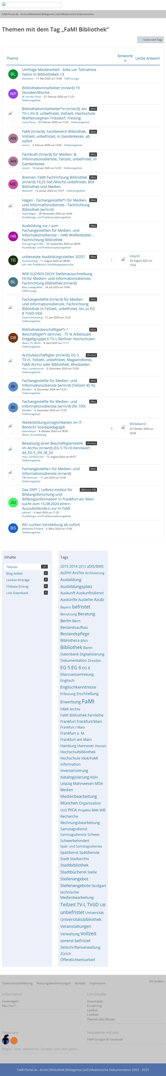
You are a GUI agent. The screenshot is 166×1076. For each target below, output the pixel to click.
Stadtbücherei (73, 872)
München (69, 803)
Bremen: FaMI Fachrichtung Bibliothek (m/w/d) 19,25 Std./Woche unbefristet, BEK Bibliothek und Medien (58, 182)
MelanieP (27, 190)
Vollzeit (88, 933)
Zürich (65, 953)
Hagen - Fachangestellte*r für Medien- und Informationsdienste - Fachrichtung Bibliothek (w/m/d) (56, 205)
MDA (99, 783)
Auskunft (67, 592)
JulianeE (26, 512)
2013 (82, 566)
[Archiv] (91, 355)
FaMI (88, 701)
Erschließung (88, 693)
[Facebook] (5, 1040)
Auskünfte (68, 599)
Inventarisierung (74, 770)
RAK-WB (98, 810)
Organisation (90, 803)
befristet (81, 606)
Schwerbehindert (74, 840)
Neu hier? (8, 1006)
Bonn (87, 647)
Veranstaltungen (75, 926)
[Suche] (130, 5)
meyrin (135, 256)
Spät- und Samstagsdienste (81, 846)
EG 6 (76, 667)
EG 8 (86, 667)
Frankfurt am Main (76, 739)
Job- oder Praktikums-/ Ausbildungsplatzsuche (47, 264)
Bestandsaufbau (74, 627)
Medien (66, 789)
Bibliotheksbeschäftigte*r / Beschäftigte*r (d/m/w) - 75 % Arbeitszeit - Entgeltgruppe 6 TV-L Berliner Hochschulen (58, 334)
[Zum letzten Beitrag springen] (124, 260)
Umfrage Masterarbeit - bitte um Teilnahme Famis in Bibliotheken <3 (59, 72)
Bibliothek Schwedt (32, 528)
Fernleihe (95, 715)
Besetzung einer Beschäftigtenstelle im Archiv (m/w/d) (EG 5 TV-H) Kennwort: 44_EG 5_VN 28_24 (56, 448)
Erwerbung (70, 702)
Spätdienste (89, 852)
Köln (94, 777)
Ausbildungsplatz (76, 586)
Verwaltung (70, 933)
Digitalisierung (92, 654)
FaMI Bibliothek (73, 715)
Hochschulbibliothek (77, 751)
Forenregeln (10, 1001)
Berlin (65, 620)
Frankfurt (68, 721)
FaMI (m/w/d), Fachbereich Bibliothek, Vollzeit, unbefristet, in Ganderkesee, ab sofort (56, 136)
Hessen (100, 746)
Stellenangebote (31, 100)
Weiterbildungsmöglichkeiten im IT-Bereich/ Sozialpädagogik (52, 424)
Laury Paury (28, 122)
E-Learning (94, 1006)
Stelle (92, 872)
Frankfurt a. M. (72, 733)
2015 (64, 566)
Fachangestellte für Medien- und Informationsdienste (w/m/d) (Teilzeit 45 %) (58, 383)
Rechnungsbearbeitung (80, 822)
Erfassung (68, 694)
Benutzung (68, 614)
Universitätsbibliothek (80, 919)
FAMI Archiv (70, 709)
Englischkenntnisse (78, 687)
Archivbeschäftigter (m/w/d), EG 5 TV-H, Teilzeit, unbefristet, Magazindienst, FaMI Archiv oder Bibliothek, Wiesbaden (57, 360)
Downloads (95, 1001)
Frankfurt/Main (89, 721)
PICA (72, 810)
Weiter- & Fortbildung (34, 435)
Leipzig (66, 783)
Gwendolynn (29, 431)
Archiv (78, 572)
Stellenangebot (74, 879)
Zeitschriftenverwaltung (80, 947)
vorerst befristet (75, 940)
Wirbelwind (138, 424)
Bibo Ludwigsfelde (32, 287)
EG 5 (65, 667)
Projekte (84, 810)
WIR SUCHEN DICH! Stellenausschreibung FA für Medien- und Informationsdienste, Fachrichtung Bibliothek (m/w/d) (57, 278)
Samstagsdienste (73, 834)
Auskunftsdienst (90, 592)
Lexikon (92, 1010)
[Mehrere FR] (88, 489)
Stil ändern (156, 981)
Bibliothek (71, 647)
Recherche (69, 816)
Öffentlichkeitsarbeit (77, 959)
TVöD (93, 904)
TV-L (81, 904)
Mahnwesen (83, 783)
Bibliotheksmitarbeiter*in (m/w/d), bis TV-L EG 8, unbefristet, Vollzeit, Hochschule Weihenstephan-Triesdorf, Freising (58, 113)
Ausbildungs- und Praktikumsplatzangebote (46, 217)
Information (70, 764)
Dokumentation (73, 660)
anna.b (26, 145)
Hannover (85, 745)
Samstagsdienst (73, 828)
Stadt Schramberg (32, 317)
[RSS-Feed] (14, 1040)
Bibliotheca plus (74, 640)
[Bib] (93, 108)
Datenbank (69, 654)
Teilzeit (68, 904)
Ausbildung (70, 579)
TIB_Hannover (30, 477)
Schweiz (93, 834)
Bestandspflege (74, 633)
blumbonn (27, 78)
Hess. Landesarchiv (33, 368)
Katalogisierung (74, 777)
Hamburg (68, 745)
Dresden (94, 660)
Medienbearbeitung (78, 796)
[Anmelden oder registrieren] (140, 5)
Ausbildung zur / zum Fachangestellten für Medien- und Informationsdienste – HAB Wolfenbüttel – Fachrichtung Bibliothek (58, 232)
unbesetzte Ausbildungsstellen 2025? (53, 256)
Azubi (99, 599)
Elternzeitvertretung (77, 674)
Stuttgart (99, 885)
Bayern (65, 607)
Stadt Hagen (29, 213)
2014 (73, 566)
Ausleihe (85, 599)
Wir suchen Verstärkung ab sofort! (51, 524)
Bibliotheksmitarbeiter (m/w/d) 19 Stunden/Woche (51, 90)
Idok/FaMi (89, 758)
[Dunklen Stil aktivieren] (151, 5)
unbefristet (72, 912)
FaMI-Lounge (71, 78)
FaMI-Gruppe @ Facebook (105, 1039)
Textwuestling (30, 261)
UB (102, 905)
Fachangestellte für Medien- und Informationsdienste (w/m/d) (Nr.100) (53, 404)
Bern (76, 620)
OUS (63, 810)
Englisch (67, 680)
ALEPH (65, 572)
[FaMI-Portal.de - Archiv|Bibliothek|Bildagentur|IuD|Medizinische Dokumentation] (31, 5)
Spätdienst (69, 852)
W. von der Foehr (31, 96)
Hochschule (70, 758)
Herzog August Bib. (33, 244)
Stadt (64, 858)
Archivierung (94, 573)
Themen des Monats (101, 1019)
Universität (94, 912)
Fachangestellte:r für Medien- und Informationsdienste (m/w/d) (51, 471)
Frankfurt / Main (72, 727)
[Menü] (161, 5)
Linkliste (93, 1015)
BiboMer (27, 389)
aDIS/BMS (95, 566)
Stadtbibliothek (74, 865)
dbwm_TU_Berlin (31, 343)
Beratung (86, 614)
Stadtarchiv (79, 858)
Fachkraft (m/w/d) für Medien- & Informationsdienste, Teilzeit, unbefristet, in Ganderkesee (59, 159)
